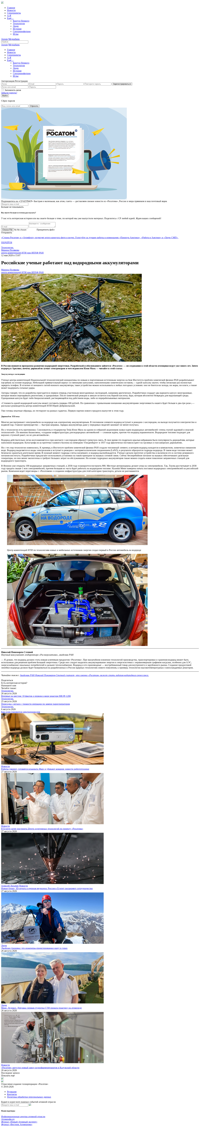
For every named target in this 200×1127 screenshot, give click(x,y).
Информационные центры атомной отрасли (23, 1116)
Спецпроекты (14, 13)
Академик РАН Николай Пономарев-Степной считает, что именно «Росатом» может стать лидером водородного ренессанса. (84, 675)
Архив (4, 39)
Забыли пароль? (9, 93)
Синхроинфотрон (22, 31)
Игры (15, 34)
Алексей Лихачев (10, 886)
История (17, 29)
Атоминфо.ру (8, 1119)
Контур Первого (21, 21)
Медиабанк (14, 39)
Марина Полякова (10, 250)
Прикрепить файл (45, 229)
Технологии (19, 23)
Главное (11, 7)
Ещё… (10, 18)
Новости (11, 10)
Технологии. (7, 247)
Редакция (11, 1091)
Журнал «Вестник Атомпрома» (16, 1124)
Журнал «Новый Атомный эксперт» (19, 1122)
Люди (16, 26)
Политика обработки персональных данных (29, 1097)
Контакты (12, 1094)
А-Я (9, 15)
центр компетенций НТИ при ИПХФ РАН (22, 253)
